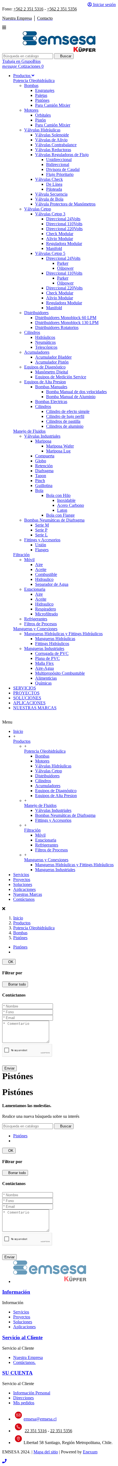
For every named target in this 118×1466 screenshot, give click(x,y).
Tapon (40, 475)
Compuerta (44, 456)
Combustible (46, 574)
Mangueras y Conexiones (35, 628)
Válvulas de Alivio (51, 139)
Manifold (54, 248)
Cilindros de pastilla (63, 421)
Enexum (90, 1452)
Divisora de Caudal (63, 169)
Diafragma (44, 470)
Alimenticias (46, 678)
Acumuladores (36, 352)
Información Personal (31, 1393)
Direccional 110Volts (64, 223)
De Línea (54, 184)
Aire (39, 564)
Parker (62, 263)
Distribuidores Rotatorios (56, 327)
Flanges (42, 549)
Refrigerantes (35, 619)
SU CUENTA (17, 1373)
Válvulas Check (49, 179)
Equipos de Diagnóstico (45, 367)
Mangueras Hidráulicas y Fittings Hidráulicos (63, 633)
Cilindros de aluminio (64, 426)
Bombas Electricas (51, 401)
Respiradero (45, 609)
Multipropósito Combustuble (60, 673)
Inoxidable (66, 500)
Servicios (21, 874)
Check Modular (59, 233)
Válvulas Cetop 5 (50, 253)
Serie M (42, 525)
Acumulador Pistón (52, 362)
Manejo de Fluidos (29, 431)
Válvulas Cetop (37, 209)
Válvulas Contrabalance (56, 144)
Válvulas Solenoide (52, 135)
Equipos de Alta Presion (45, 381)
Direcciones (23, 1397)
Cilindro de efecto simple (67, 411)
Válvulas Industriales (42, 436)
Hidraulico (44, 579)
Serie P (41, 530)
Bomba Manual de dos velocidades (76, 391)
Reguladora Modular (64, 243)
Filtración (21, 554)
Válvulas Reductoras (53, 149)
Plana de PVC (47, 658)
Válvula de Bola (49, 199)
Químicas (43, 683)
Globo (40, 460)
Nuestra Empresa (28, 1357)
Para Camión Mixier (52, 105)
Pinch (40, 480)
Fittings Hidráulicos (52, 643)
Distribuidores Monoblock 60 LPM (65, 317)
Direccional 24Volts (63, 218)
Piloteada (54, 189)
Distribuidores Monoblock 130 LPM (67, 322)
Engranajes (44, 90)
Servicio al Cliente (22, 1337)
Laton (62, 510)
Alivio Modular (59, 238)
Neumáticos (45, 342)
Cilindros (32, 332)
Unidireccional (59, 159)
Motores (31, 110)
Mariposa (43, 441)
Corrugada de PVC (52, 653)
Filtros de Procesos (40, 623)
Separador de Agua (51, 584)
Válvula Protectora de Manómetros (65, 204)
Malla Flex (44, 663)
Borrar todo (15, 984)
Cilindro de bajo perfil (65, 416)
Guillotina (43, 485)
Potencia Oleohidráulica (34, 80)
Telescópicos (46, 347)
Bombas (31, 85)
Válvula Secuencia (51, 194)
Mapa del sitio (45, 1452)
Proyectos (21, 879)
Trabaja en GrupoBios (21, 61)
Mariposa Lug (58, 451)
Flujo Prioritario (60, 174)
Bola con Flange (60, 515)
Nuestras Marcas (27, 894)
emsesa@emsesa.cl (40, 1419)
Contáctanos (24, 899)
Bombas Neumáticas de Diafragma (54, 520)
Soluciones (22, 884)
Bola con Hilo (58, 495)
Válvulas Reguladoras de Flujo (62, 154)
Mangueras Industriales (44, 648)
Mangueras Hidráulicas (55, 638)
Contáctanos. (24, 1362)
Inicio (18, 731)
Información (16, 1292)
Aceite (40, 569)
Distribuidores (36, 312)
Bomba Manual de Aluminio (70, 396)
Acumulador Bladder (53, 357)
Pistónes (42, 100)
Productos (21, 741)
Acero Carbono (70, 505)
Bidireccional (57, 164)
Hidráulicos (45, 337)
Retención (44, 465)
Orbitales (43, 115)
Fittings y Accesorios (42, 540)
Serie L (41, 535)
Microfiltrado (46, 614)
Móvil (29, 559)
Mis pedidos (23, 1402)
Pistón (40, 120)
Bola (39, 490)
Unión (40, 544)
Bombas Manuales (51, 386)
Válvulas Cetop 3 (50, 214)
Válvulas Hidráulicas (42, 130)
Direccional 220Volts (64, 228)
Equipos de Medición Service (60, 377)
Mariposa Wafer (60, 446)
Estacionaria (34, 589)
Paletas (41, 95)
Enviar (9, 1068)
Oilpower (65, 268)
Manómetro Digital (51, 372)
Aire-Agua (44, 668)
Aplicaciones (24, 889)
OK (8, 962)
